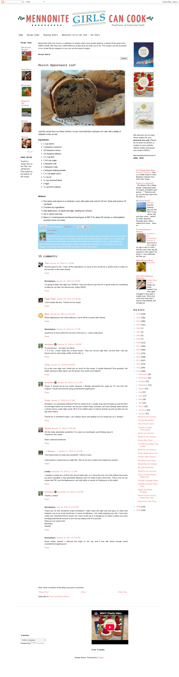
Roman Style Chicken (147, 457)
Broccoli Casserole (145, 467)
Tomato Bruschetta (146, 420)
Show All (29, 152)
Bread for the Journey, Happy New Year (147, 496)
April (141, 403)
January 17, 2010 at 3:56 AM (64, 428)
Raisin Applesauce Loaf (147, 453)
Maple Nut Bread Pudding (145, 491)
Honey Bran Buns (145, 440)
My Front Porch (143, 201)
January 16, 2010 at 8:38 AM (68, 281)
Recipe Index (33, 35)
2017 (138, 346)
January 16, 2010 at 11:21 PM (69, 382)
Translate (40, 643)
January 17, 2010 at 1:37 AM (63, 400)
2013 (138, 360)
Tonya (47, 365)
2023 (138, 325)
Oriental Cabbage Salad (148, 480)
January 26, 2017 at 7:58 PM (68, 538)
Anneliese (49, 344)
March (141, 406)
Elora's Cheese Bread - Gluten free (147, 476)
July (140, 392)
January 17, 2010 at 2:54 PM (70, 451)
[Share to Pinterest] (87, 227)
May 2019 (151, 263)
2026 (138, 314)
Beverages (26, 85)
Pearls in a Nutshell (144, 183)
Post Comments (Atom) (59, 596)
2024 (138, 321)
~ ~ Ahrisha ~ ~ (51, 451)
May (141, 399)
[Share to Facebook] (85, 227)
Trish (47, 263)
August (142, 388)
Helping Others (50, 35)
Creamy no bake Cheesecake (145, 428)
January (142, 413)
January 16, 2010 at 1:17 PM (68, 329)
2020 (138, 335)
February (150, 203)
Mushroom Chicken (146, 433)
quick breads (52, 230)
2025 (138, 318)
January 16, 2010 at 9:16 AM (69, 299)
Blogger (100, 657)
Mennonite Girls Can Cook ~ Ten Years (81, 35)
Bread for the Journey (147, 417)
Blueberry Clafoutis (143, 172)
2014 (138, 357)
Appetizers (26, 69)
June (141, 396)
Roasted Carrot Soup (147, 460)
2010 (138, 371)
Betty (47, 314)
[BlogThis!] (80, 227)
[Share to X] (83, 227)
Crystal (48, 428)
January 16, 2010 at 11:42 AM (62, 314)
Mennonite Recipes (26, 48)
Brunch (24, 137)
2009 (138, 507)
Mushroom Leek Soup (147, 501)
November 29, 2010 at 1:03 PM (70, 492)
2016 (138, 350)
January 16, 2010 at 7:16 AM (62, 263)
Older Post (122, 592)
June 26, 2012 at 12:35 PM (67, 507)
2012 (138, 364)
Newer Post (43, 592)
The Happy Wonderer (145, 170)
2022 (138, 328)
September (143, 385)
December (143, 374)
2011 (138, 368)
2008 (138, 510)
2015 (138, 353)
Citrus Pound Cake (146, 424)
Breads (24, 121)
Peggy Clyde (50, 299)
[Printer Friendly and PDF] (43, 226)
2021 (138, 332)
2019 (138, 339)
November (143, 378)
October (142, 381)
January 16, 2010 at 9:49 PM (63, 365)
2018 (138, 343)
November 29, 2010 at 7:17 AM (64, 471)
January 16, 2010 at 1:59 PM (69, 344)
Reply (47, 273)
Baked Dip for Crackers (147, 464)
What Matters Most (144, 260)
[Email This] (78, 227)
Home (21, 35)
